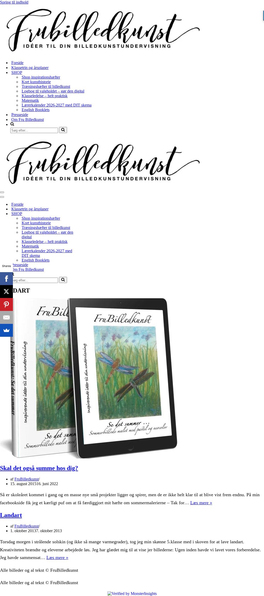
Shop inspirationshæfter (41, 77)
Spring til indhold (14, 2)
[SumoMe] (6, 330)
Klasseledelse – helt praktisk (45, 96)
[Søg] (63, 130)
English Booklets (36, 110)
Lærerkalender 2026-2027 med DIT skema (57, 105)
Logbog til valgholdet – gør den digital (53, 91)
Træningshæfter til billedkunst (46, 86)
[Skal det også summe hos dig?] (90, 457)
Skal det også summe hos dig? (39, 468)
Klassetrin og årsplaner (29, 67)
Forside (17, 62)
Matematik (30, 100)
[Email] (6, 317)
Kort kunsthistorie (36, 82)
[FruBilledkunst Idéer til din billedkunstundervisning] (103, 53)
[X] (6, 291)
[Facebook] (6, 278)
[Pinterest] (6, 304)
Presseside (19, 114)
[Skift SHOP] (90, 214)
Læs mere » (201, 502)
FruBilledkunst (26, 479)
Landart (11, 515)
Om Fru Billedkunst (27, 119)
